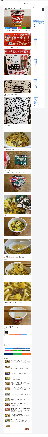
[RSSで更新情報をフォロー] (26, 354)
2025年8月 (35, 40)
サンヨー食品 (27, 344)
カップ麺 (35, 100)
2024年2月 (35, 59)
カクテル (35, 103)
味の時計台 (6, 345)
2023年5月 (35, 68)
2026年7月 (35, 28)
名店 (29, 344)
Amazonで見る (12, 334)
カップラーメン (10, 344)
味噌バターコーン (6, 344)
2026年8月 (35, 27)
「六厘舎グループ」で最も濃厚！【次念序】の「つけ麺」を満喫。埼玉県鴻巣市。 (38, 15)
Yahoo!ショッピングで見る (24, 334)
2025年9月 (35, 39)
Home (35, 98)
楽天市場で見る (18, 334)
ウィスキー (35, 99)
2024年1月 (35, 60)
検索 (33, 7)
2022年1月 (35, 85)
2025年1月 (35, 47)
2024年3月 (35, 58)
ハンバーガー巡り (36, 104)
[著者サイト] (8, 354)
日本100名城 (36, 96)
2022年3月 (35, 83)
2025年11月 (35, 37)
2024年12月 (35, 48)
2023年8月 (35, 65)
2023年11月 (35, 62)
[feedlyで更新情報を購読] (17, 354)
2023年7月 (35, 66)
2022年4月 (35, 82)
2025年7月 (35, 41)
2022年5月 (35, 81)
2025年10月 (35, 38)
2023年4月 (35, 69)
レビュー (16, 344)
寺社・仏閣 (35, 105)
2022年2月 (35, 84)
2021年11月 (35, 87)
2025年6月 (35, 42)
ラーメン (14, 344)
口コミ (24, 344)
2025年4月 (35, 44)
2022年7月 (35, 79)
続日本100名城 (36, 97)
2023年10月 (35, 63)
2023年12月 (35, 61)
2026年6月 (35, 29)
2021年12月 (35, 86)
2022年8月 (35, 78)
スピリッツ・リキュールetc (37, 102)
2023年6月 (35, 67)
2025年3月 (35, 45)
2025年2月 (35, 46)
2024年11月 (35, 49)
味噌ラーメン (19, 344)
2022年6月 (35, 80)
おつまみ (35, 101)
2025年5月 (35, 43)
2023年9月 (35, 64)
